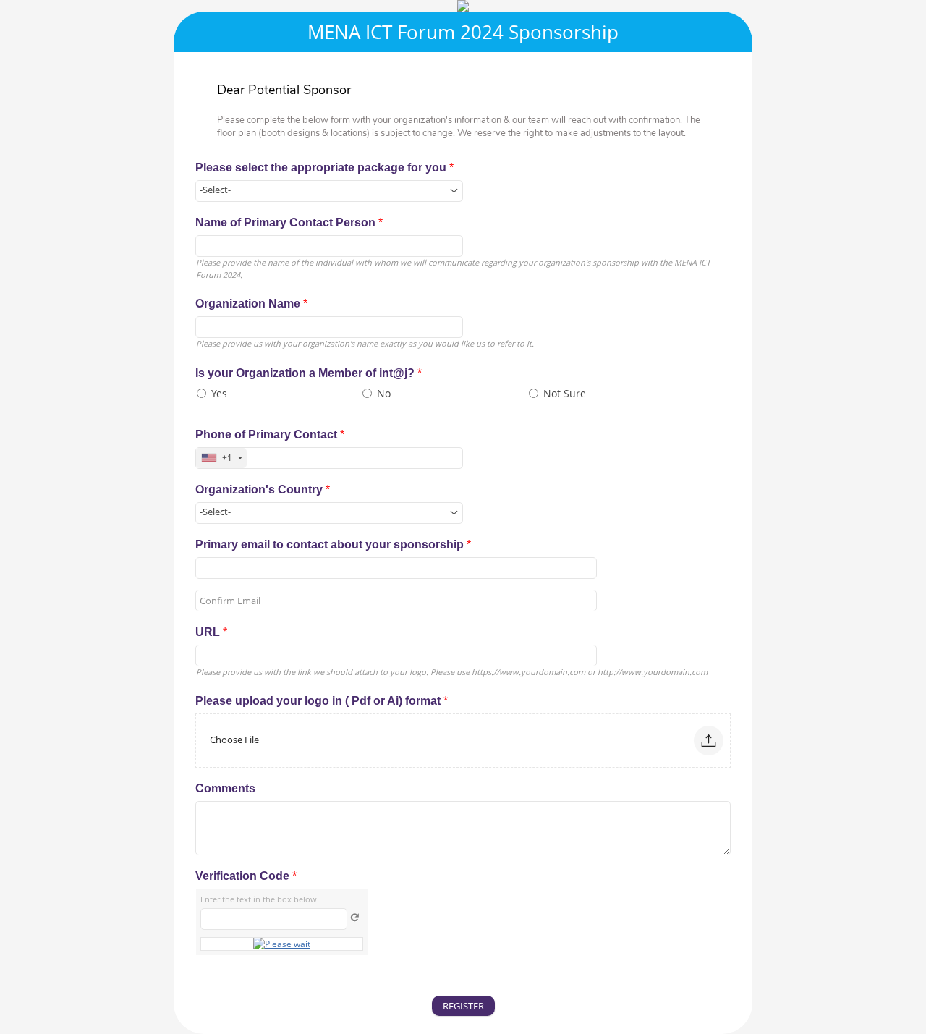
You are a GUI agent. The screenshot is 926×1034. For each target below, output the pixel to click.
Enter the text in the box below (258, 899)
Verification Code (246, 876)
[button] (708, 740)
